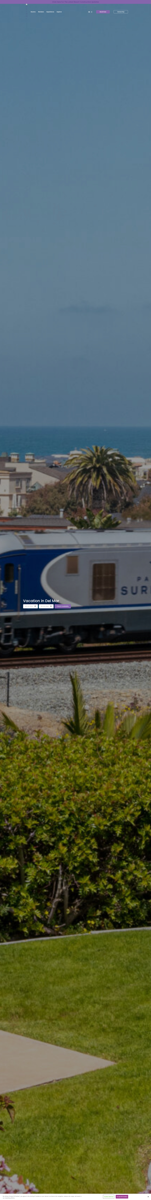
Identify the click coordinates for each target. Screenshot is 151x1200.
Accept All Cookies (122, 1196)
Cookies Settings (108, 1196)
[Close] (148, 1197)
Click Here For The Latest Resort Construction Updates (75, 2)
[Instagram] (91, 12)
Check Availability (63, 606)
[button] (102, 11)
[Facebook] (89, 12)
